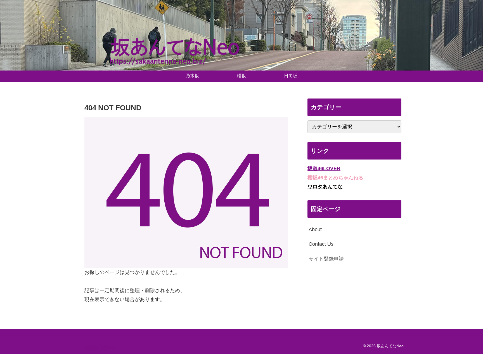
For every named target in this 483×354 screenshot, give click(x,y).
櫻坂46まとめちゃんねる (335, 177)
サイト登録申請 (326, 258)
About (315, 229)
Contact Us (321, 244)
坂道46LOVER (323, 168)
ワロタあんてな (325, 186)
